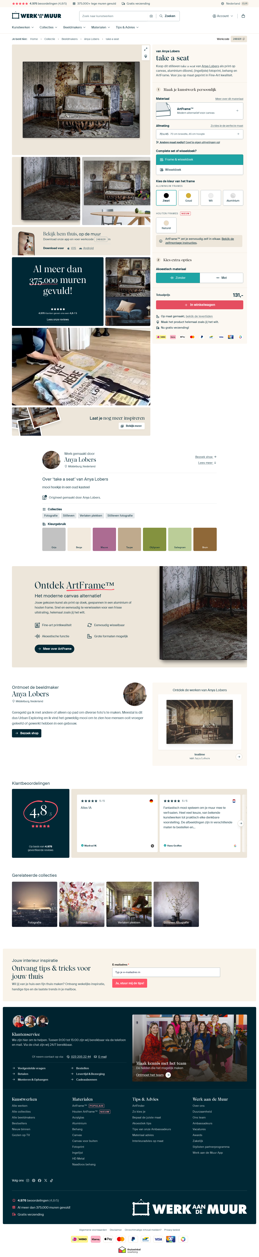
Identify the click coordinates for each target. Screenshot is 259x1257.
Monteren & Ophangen (33, 1080)
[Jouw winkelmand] (243, 16)
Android (88, 248)
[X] (46, 1180)
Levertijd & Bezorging (90, 1074)
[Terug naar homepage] (36, 15)
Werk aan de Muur (210, 1099)
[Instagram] (28, 1180)
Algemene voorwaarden (93, 1229)
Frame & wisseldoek (179, 159)
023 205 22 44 (81, 1057)
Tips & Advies (125, 27)
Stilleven (69, 515)
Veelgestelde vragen (32, 1068)
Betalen (23, 1074)
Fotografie (51, 515)
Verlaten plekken (91, 515)
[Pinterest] (34, 1180)
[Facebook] (40, 1180)
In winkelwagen (202, 304)
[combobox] (113, 16)
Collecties (46, 27)
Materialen (98, 27)
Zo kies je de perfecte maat (227, 125)
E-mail (102, 1057)
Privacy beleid (172, 1229)
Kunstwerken (21, 27)
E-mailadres (120, 964)
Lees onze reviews (58, 319)
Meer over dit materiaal (229, 99)
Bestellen (82, 1068)
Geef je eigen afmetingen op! (190, 142)
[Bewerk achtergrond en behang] (145, 56)
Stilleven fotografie (120, 515)
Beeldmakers (72, 27)
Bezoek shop (204, 457)
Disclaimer (116, 1229)
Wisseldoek (173, 170)
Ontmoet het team (150, 1075)
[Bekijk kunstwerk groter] (145, 49)
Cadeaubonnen (86, 1080)
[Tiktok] (51, 1180)
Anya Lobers (171, 51)
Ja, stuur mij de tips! (129, 983)
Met (224, 278)
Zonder (181, 278)
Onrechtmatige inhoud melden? (143, 1229)
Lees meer (205, 463)
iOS (73, 248)
